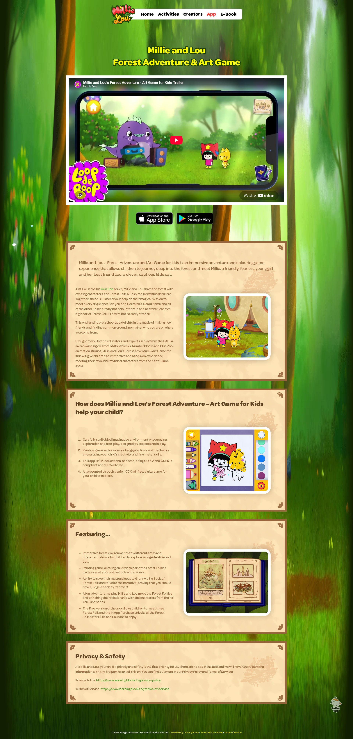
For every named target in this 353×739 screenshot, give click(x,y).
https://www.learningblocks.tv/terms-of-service (135, 689)
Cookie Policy (176, 732)
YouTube (106, 289)
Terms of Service (233, 732)
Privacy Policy (192, 732)
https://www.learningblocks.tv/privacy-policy (128, 680)
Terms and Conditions (211, 732)
